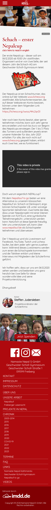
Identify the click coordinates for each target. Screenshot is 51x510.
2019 (6, 435)
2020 (6, 438)
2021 (6, 444)
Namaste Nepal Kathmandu (18, 471)
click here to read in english (15, 50)
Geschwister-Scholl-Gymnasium (19, 474)
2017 (6, 428)
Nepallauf (9, 401)
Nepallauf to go (20, 198)
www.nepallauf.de (12, 227)
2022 (6, 448)
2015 (6, 421)
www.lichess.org (36, 96)
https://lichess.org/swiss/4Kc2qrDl (21, 111)
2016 (6, 425)
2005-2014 (9, 418)
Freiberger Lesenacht (14, 405)
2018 (6, 431)
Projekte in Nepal (15, 409)
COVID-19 (9, 441)
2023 (6, 451)
